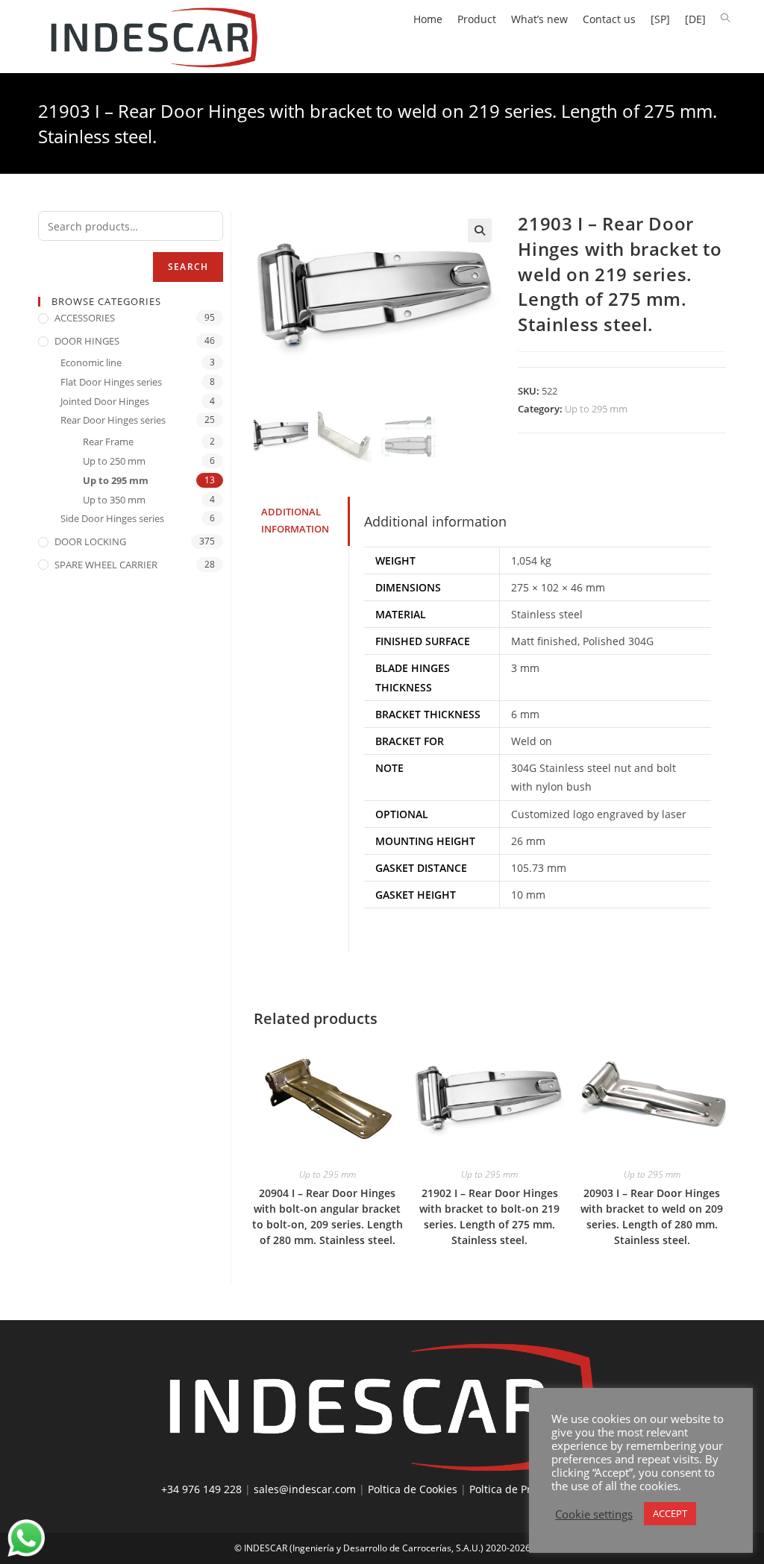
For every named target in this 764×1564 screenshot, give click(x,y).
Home (427, 19)
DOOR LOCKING (90, 541)
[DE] (695, 19)
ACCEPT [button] (670, 1513)
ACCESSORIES (84, 317)
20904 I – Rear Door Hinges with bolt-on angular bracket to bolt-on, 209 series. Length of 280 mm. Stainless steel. (327, 1216)
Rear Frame (108, 441)
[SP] (660, 19)
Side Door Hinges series (112, 518)
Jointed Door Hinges (104, 401)
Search (188, 266)
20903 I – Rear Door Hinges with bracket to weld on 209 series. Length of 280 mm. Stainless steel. (651, 1216)
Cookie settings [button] (594, 1514)
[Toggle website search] (725, 18)
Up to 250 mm (114, 461)
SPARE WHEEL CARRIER (105, 564)
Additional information (295, 521)
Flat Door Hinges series (111, 382)
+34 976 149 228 (201, 1489)
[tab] (301, 521)
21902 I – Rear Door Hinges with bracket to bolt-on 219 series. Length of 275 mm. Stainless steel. (489, 1216)
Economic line (91, 362)
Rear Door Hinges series (113, 420)
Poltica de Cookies (412, 1489)
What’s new (539, 19)
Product (476, 19)
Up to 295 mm (596, 408)
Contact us (609, 19)
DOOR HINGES (86, 341)
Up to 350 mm (114, 499)
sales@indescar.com (305, 1489)
